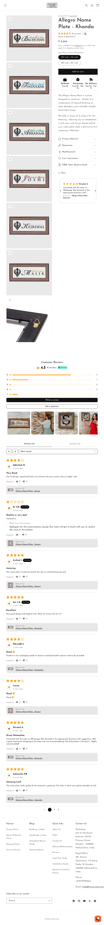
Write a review (52, 400)
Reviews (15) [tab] (29, 444)
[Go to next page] (59, 809)
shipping (78, 45)
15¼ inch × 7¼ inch (69, 57)
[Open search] (9, 451)
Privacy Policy (12, 829)
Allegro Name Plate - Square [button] (28, 544)
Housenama (55, 919)
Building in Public (37, 829)
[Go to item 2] (42, 423)
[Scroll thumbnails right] (95, 423)
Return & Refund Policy (13, 836)
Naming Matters (36, 850)
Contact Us (57, 841)
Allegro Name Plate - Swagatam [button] (30, 670)
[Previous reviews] (60, 190)
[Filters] (15, 451)
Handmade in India (37, 835)
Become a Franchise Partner (61, 871)
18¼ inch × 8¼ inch (69, 63)
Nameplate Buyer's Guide (37, 842)
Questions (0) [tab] (74, 444)
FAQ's (55, 835)
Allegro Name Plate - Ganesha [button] (29, 628)
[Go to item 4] (90, 423)
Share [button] (63, 173)
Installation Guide (60, 864)
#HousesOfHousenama (63, 847)
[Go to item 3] (66, 423)
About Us (57, 829)
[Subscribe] (49, 901)
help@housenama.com (93, 887)
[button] (5, 5)
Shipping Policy (13, 844)
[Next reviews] (95, 190)
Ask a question (52, 406)
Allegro (73, 16)
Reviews (56, 852)
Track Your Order (60, 858)
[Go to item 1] (18, 423)
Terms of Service (13, 850)
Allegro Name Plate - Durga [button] (28, 491)
